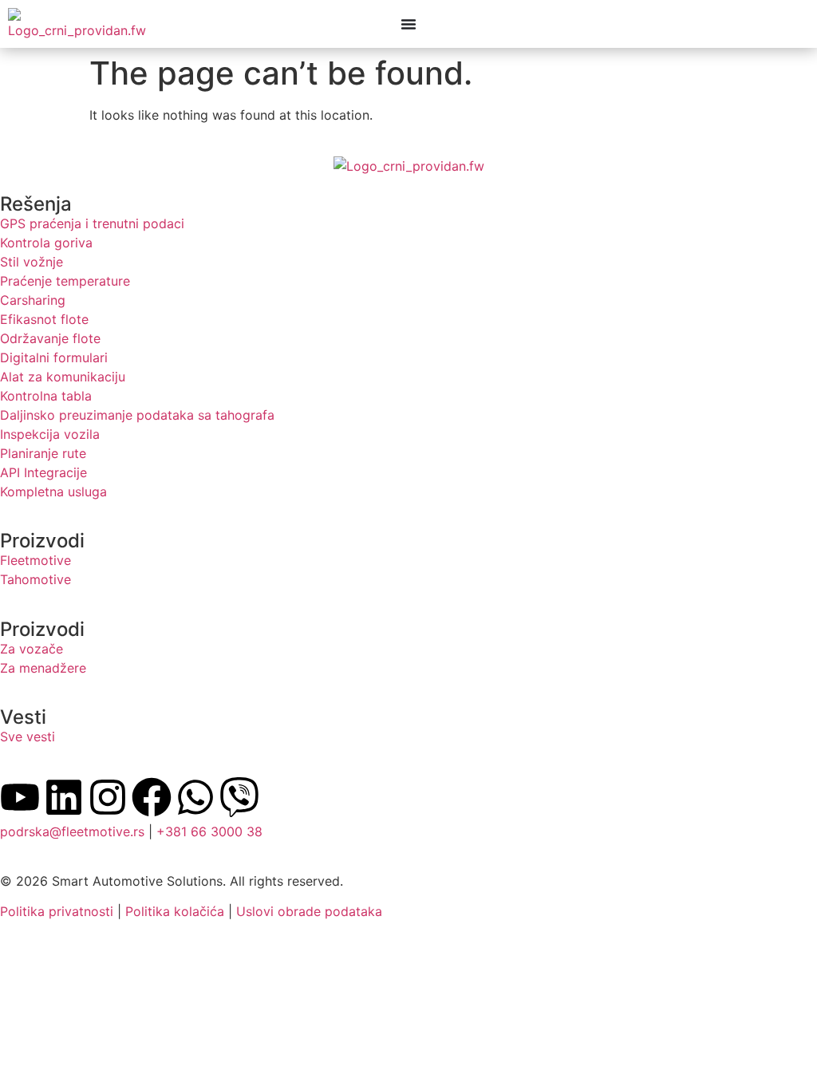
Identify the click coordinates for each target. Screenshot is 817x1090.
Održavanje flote (50, 338)
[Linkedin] (64, 797)
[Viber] (239, 797)
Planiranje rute (43, 453)
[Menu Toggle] (408, 24)
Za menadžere (43, 668)
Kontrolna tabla (46, 396)
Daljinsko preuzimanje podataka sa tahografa (137, 415)
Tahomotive (35, 579)
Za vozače (31, 649)
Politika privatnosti (56, 911)
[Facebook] (152, 797)
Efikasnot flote (44, 319)
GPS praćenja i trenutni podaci (92, 223)
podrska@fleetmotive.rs (72, 831)
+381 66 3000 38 (209, 831)
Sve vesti (27, 736)
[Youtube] (20, 797)
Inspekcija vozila (50, 434)
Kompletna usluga (53, 492)
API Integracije (43, 472)
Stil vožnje (31, 262)
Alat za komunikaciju (62, 377)
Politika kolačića (174, 911)
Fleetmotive (35, 560)
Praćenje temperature (65, 281)
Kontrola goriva (46, 243)
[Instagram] (108, 797)
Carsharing (32, 300)
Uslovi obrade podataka (309, 911)
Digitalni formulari (54, 357)
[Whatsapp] (195, 797)
